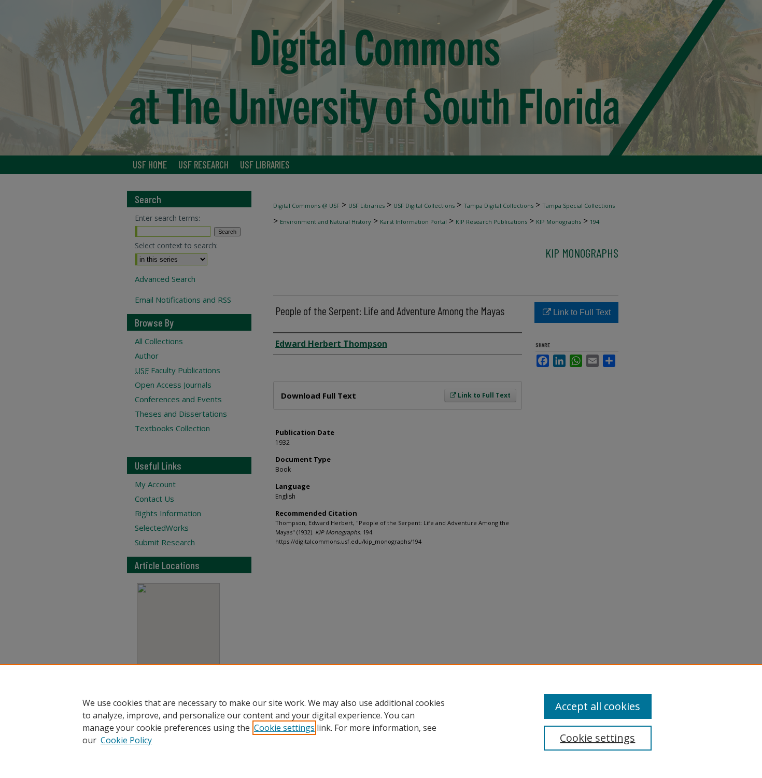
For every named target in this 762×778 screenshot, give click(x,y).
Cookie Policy (126, 740)
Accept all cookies (597, 706)
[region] (381, 721)
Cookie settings (284, 727)
